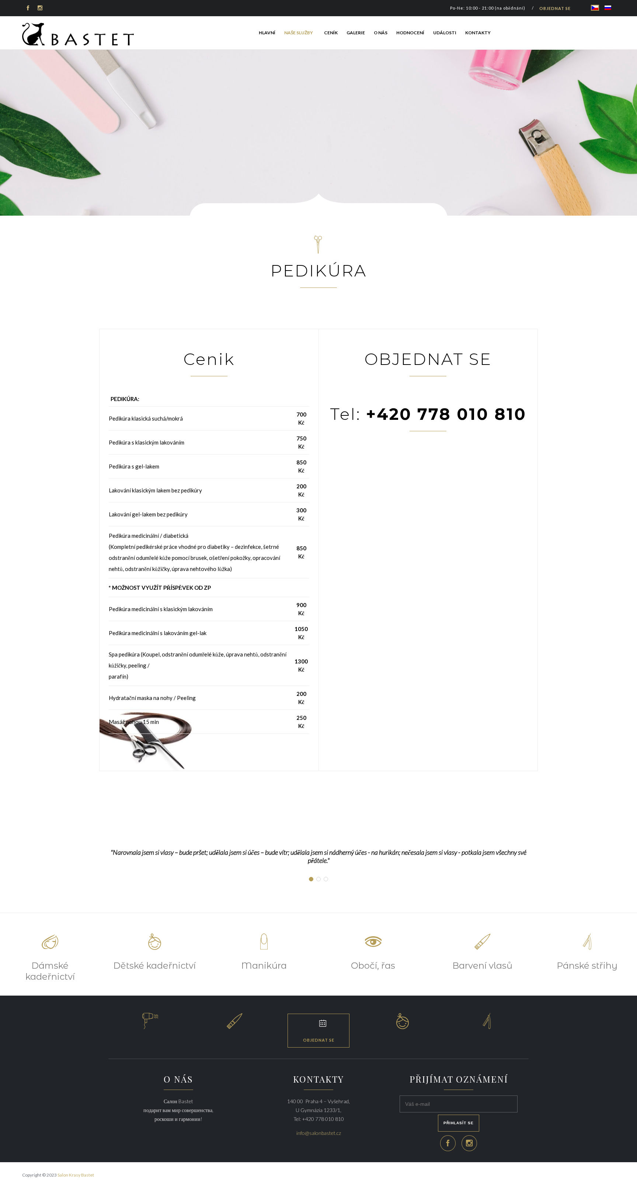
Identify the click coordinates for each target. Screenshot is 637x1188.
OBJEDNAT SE (555, 8)
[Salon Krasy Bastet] (78, 33)
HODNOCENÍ (410, 32)
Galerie (356, 32)
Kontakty (478, 32)
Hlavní (267, 32)
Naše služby (298, 32)
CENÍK (331, 32)
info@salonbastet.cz (318, 1133)
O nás (380, 32)
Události (444, 32)
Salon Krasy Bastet (76, 1175)
